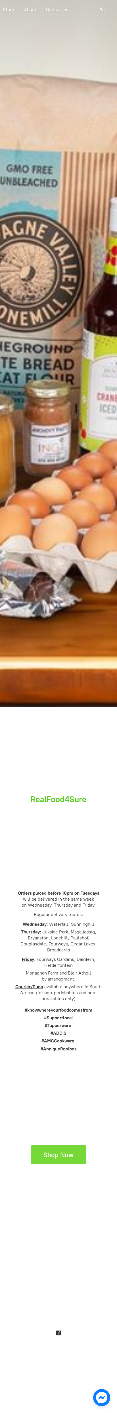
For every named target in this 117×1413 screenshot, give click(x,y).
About (30, 9)
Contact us (57, 9)
